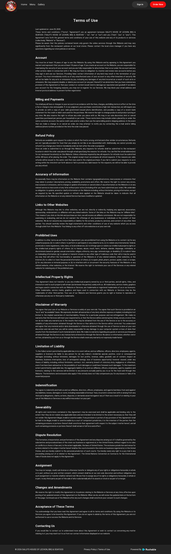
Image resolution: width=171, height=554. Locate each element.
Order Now (158, 4)
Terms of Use (104, 549)
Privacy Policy (90, 549)
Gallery (41, 4)
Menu (32, 4)
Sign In (140, 4)
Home (24, 4)
